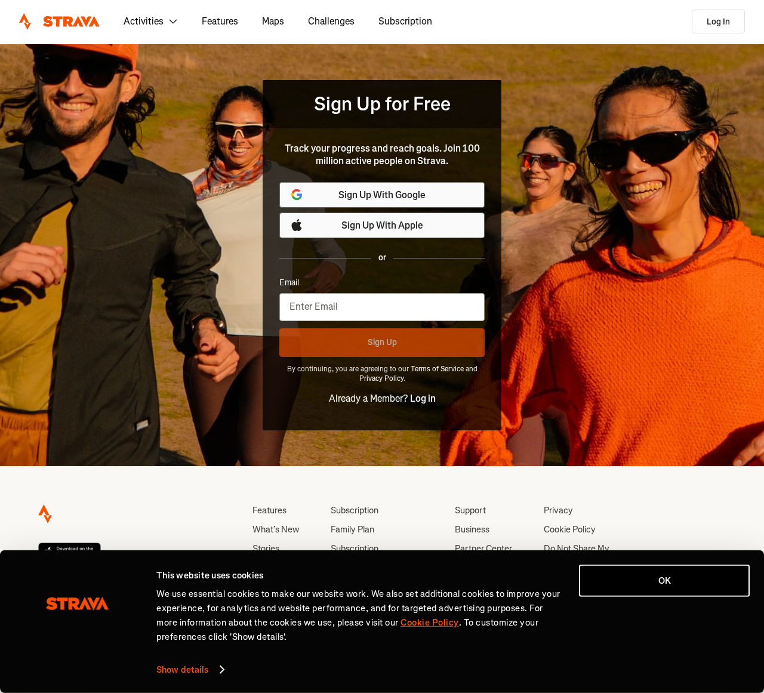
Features (220, 21)
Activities (144, 21)
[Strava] (59, 21)
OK (664, 581)
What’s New (275, 529)
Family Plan (352, 529)
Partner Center (483, 549)
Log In (718, 21)
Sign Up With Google (382, 195)
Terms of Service (437, 369)
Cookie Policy (570, 529)
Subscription (405, 21)
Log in (423, 398)
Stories (265, 549)
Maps (273, 21)
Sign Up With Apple (382, 225)
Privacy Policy (381, 378)
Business (472, 529)
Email (289, 283)
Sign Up (382, 342)
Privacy (558, 510)
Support (470, 510)
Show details (182, 670)
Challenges (331, 21)
